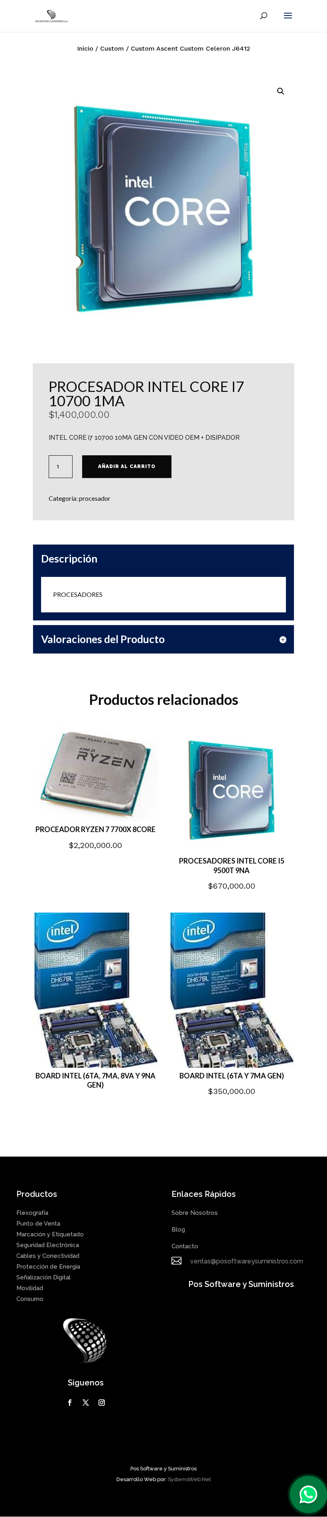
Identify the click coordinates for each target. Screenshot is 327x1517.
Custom (112, 48)
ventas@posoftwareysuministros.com (246, 1261)
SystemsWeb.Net (189, 1479)
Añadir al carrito (127, 466)
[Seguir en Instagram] (101, 1402)
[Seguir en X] (85, 1402)
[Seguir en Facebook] (69, 1402)
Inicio (85, 48)
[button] (281, 91)
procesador (94, 498)
